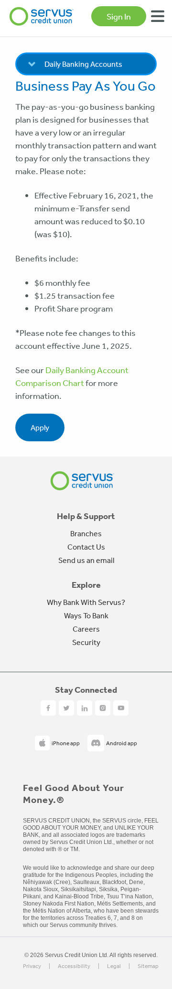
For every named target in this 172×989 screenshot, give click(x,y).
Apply (40, 427)
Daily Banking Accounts (83, 64)
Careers (86, 629)
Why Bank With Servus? (86, 602)
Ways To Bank (86, 615)
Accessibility (74, 966)
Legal (114, 966)
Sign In (119, 16)
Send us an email (86, 560)
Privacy (32, 966)
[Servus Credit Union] (41, 16)
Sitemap (148, 966)
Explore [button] (86, 585)
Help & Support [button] (86, 516)
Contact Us (86, 547)
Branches (86, 533)
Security (86, 642)
